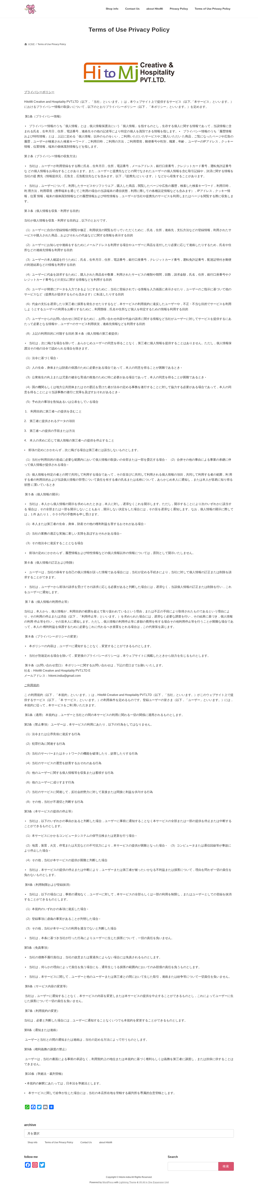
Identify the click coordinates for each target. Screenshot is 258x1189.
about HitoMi (105, 1142)
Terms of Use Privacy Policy (59, 1142)
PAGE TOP (248, 1149)
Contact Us (86, 1142)
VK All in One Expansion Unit (154, 1182)
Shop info (32, 1142)
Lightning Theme (127, 1182)
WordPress (108, 1182)
